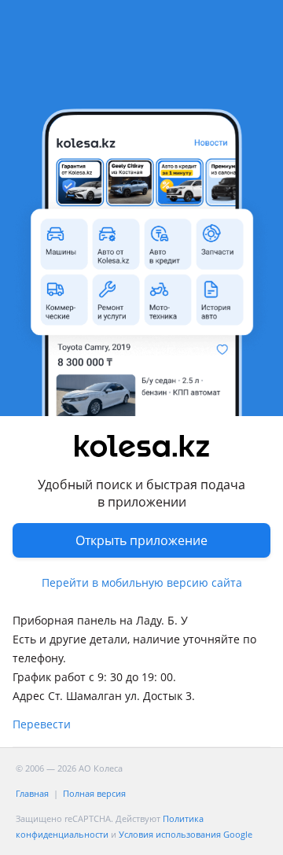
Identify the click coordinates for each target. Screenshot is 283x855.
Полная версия (94, 793)
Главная (32, 793)
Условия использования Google (185, 834)
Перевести (42, 724)
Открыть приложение (141, 540)
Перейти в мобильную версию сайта (142, 582)
